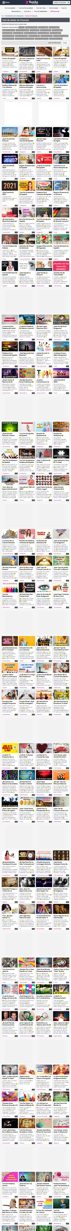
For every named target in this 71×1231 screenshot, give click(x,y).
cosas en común (7, 33)
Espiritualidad (58, 473)
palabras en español (21, 36)
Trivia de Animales (25, 259)
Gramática (6, 71)
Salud (53, 8)
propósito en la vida (46, 36)
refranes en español (30, 33)
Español (10, 8)
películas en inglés (34, 36)
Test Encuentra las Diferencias (44, 259)
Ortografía (23, 152)
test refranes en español (61, 36)
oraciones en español (22, 30)
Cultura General (41, 393)
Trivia (40, 8)
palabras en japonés (9, 30)
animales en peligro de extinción (24, 39)
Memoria (56, 1143)
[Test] (32, 2)
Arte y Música (23, 98)
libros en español (54, 27)
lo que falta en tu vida (56, 39)
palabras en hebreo (31, 27)
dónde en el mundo (8, 39)
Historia (39, 152)
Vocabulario (23, 205)
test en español (34, 30)
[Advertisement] (18, 113)
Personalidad (26, 8)
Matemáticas (23, 393)
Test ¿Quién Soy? (41, 366)
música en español (43, 33)
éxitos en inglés (43, 27)
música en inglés (18, 33)
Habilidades (40, 11)
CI (27, 11)
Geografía (39, 500)
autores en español (8, 36)
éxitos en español (46, 30)
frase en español (57, 30)
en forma (21, 27)
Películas (39, 714)
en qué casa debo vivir (41, 39)
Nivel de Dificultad (54, 43)
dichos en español (55, 33)
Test (2, 16)
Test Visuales (23, 285)
